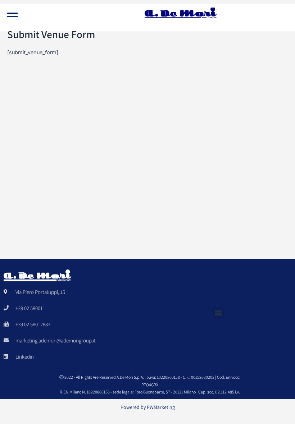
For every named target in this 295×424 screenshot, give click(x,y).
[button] (13, 17)
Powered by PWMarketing (148, 407)
